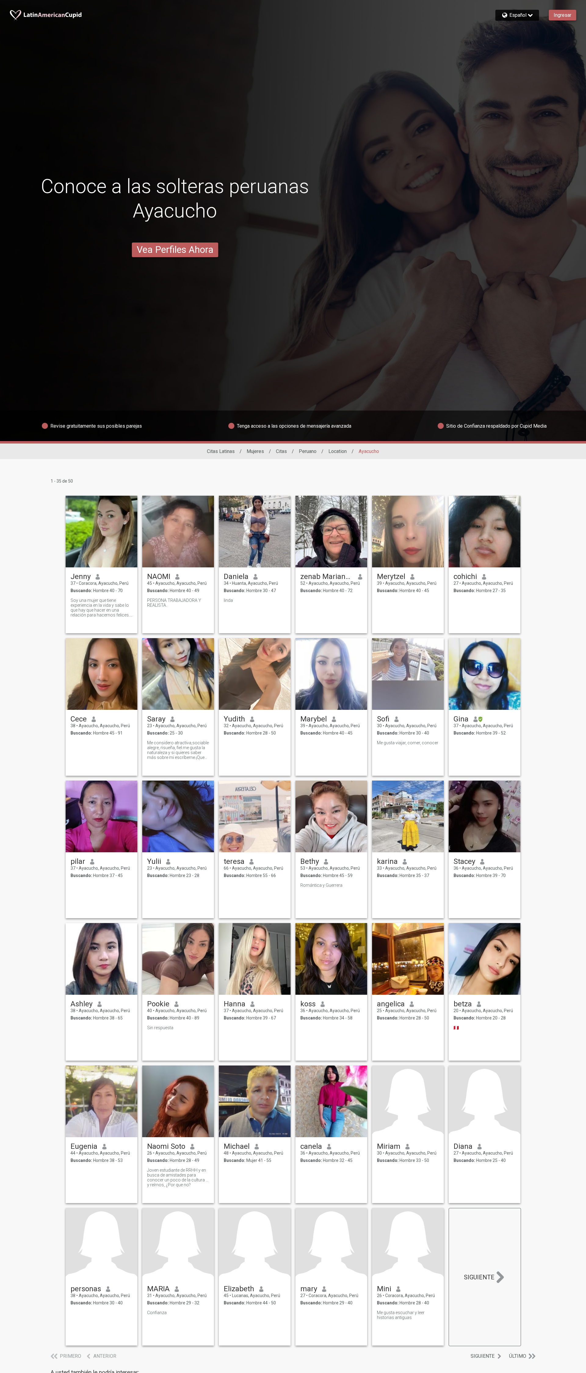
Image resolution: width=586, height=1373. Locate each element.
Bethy (309, 861)
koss (308, 1004)
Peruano (308, 451)
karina (387, 861)
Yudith (234, 719)
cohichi (465, 576)
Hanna (234, 1004)
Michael (237, 1146)
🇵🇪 (456, 1027)
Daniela (236, 576)
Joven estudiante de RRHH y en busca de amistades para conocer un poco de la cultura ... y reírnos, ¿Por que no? (177, 1177)
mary (308, 1289)
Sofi (383, 719)
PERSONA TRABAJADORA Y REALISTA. (174, 603)
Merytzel (391, 576)
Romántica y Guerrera (321, 885)
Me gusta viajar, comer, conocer (407, 742)
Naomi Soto (166, 1146)
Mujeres (255, 451)
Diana (463, 1146)
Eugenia (84, 1146)
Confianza (157, 1312)
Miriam (388, 1146)
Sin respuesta (160, 1027)
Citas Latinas (221, 451)
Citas (281, 451)
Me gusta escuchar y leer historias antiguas (401, 1315)
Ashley (81, 1004)
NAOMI (158, 576)
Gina (461, 719)
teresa (234, 861)
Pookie (158, 1004)
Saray (156, 719)
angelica (391, 1004)
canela (311, 1146)
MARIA (158, 1289)
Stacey (464, 861)
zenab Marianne (326, 576)
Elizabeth (239, 1289)
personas (86, 1289)
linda (228, 600)
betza (463, 1004)
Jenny (81, 576)
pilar (78, 861)
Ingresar (562, 15)
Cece (79, 719)
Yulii (154, 861)
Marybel (313, 719)
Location (337, 451)
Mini (384, 1289)
